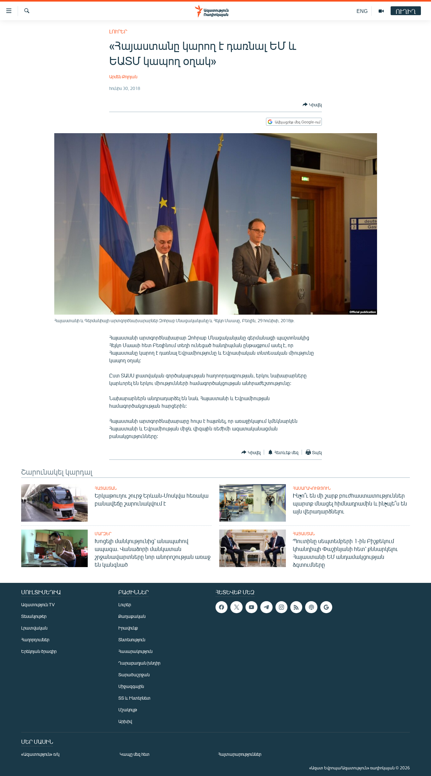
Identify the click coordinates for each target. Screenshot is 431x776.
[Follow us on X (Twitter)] (236, 607)
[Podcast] (311, 607)
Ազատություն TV (38, 604)
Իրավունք (128, 628)
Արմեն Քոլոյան (123, 76)
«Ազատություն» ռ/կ (40, 754)
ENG (362, 11)
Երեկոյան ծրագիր (38, 651)
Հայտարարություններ (239, 754)
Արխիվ (125, 721)
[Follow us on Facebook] (221, 607)
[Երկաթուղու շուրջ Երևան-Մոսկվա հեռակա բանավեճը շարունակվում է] (54, 503)
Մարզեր (103, 533)
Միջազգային (131, 686)
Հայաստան (106, 488)
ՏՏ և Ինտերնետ (134, 698)
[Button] (312, 104)
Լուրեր (118, 31)
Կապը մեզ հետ (135, 754)
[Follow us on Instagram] (281, 607)
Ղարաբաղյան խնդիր (139, 663)
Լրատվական (34, 628)
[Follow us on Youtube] (251, 607)
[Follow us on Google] (326, 607)
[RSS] (296, 607)
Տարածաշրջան (134, 674)
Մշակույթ (127, 709)
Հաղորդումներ (35, 639)
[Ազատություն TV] (381, 11)
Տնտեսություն (131, 639)
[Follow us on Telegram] (266, 607)
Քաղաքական (131, 616)
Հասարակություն (312, 488)
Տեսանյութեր (33, 616)
